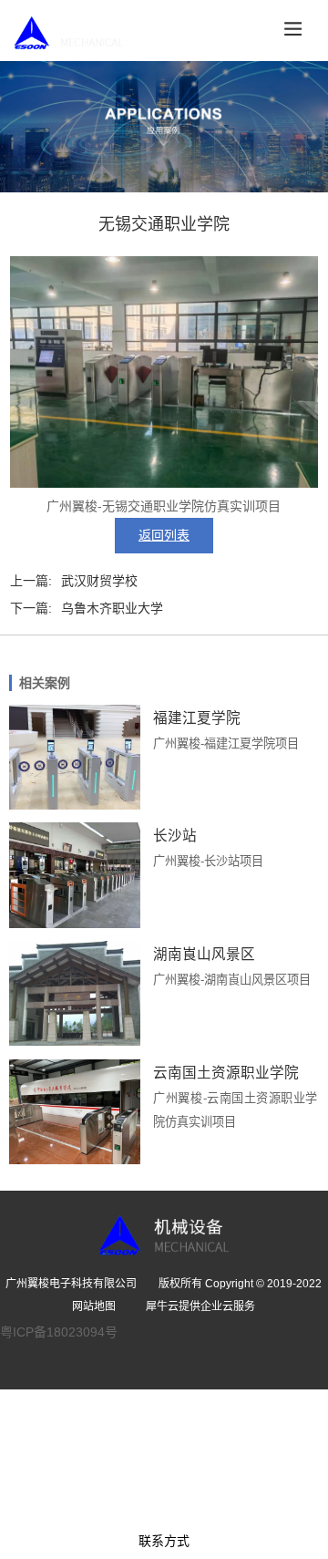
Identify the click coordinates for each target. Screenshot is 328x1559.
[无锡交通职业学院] (164, 483)
